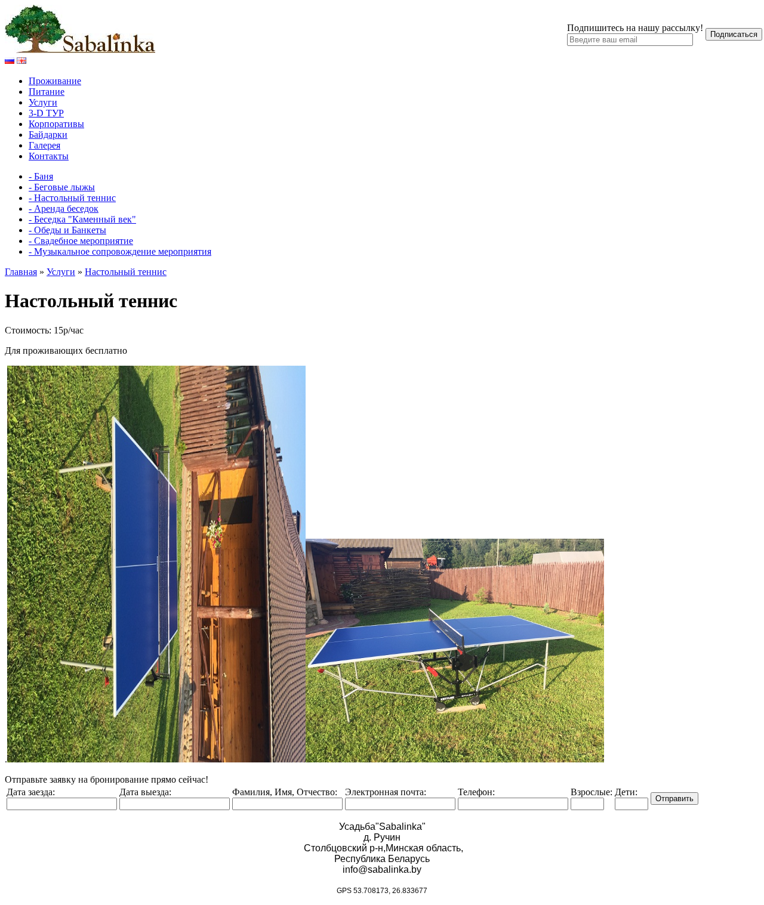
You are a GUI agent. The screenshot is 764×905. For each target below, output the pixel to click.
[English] (21, 60)
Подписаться (733, 34)
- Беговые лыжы (62, 187)
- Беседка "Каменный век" (82, 219)
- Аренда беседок (63, 208)
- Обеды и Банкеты (67, 230)
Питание (46, 92)
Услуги (43, 102)
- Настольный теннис (72, 198)
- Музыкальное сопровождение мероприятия (120, 251)
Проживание (55, 81)
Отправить (674, 798)
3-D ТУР (46, 113)
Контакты (49, 156)
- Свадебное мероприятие (81, 241)
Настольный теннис (126, 272)
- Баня (41, 176)
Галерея (44, 145)
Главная (21, 272)
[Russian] (9, 60)
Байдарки (48, 134)
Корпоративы (56, 124)
